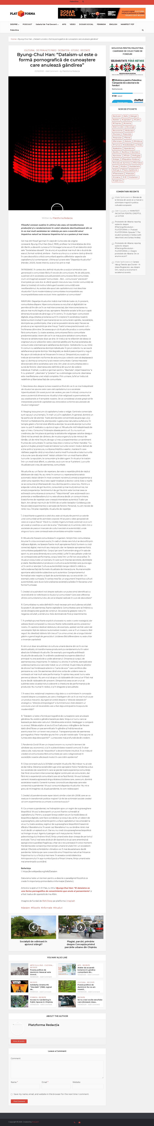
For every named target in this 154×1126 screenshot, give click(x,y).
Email (45, 1082)
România (138, 163)
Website (76, 1082)
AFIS (64, 24)
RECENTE (85, 50)
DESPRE (13, 24)
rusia (116, 166)
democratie (119, 127)
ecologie (131, 127)
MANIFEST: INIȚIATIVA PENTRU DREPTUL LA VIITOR (128, 213)
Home (13, 39)
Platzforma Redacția (71, 71)
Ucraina (117, 177)
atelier (116, 120)
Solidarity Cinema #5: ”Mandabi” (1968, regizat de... (41, 987)
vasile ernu (118, 181)
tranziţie (130, 173)
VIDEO (73, 24)
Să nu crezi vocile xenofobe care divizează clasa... (90, 1001)
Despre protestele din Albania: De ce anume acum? (127, 253)
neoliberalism (129, 145)
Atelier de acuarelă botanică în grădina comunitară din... (86, 970)
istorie (128, 141)
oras (140, 145)
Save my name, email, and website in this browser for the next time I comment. (51, 1094)
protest (136, 152)
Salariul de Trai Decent (46, 24)
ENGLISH (113, 24)
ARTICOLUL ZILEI (36, 965)
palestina (118, 148)
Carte (137, 120)
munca (117, 145)
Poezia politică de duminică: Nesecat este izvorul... (40, 972)
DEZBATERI (63, 50)
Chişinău (117, 123)
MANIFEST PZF (127, 24)
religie (116, 159)
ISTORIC (75, 50)
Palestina (14, 30)
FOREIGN (33, 997)
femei (127, 138)
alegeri (134, 116)
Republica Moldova (131, 159)
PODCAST (27, 24)
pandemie (129, 148)
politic (116, 152)
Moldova (138, 141)
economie (118, 130)
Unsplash (70, 901)
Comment (16, 1058)
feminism (118, 141)
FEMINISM (101, 24)
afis (126, 116)
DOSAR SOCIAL (86, 24)
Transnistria (118, 173)
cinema (128, 123)
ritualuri (58, 908)
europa (117, 134)
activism (117, 116)
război (124, 166)
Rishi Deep (47, 901)
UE (125, 177)
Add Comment (52, 71)
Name (14, 1082)
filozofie (36, 908)
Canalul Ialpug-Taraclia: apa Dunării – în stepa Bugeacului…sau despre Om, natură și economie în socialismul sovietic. (127, 267)
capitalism (127, 120)
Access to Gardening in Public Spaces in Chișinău (41, 1001)
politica (126, 152)
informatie (47, 908)
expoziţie (127, 134)
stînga (116, 170)
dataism (26, 908)
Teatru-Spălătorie (130, 170)
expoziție (118, 138)
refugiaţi (137, 156)
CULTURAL (29, 50)
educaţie (130, 130)
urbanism (134, 177)
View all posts (18, 1041)
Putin (127, 156)
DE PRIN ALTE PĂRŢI (46, 50)
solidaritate (135, 166)
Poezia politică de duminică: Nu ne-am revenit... (86, 987)
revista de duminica (122, 163)
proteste (117, 156)
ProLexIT (35, 1122)
